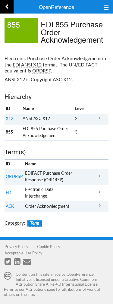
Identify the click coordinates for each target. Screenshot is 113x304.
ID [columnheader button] (8, 109)
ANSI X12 (31, 65)
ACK (10, 206)
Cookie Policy (48, 247)
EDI (16, 65)
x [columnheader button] (99, 109)
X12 (9, 119)
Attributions (36, 289)
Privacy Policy (16, 247)
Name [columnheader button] (28, 109)
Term (34, 223)
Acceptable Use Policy (23, 253)
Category (14, 223)
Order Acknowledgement (74, 58)
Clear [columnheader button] (79, 164)
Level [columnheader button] (79, 109)
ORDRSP (41, 71)
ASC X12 (62, 79)
